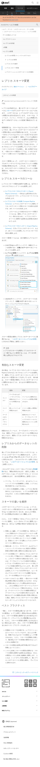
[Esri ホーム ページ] (5, 2)
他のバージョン (19, 87)
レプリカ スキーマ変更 (12, 68)
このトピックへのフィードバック (26, 672)
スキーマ (9, 111)
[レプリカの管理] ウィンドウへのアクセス (18, 55)
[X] (30, 681)
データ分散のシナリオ (9, 35)
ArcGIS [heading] (4, 691)
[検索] (33, 2)
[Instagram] (30, 685)
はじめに (7, 13)
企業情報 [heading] (4, 706)
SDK (28, 13)
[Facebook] (26, 681)
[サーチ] (37, 25)
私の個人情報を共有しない (11, 759)
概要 (5, 8)
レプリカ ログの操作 (11, 64)
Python (22, 13)
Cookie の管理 (8, 753)
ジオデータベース (19, 29)
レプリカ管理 (32, 31)
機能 (12, 8)
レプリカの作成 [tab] (9, 43)
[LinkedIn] (35, 681)
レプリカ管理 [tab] (8, 51)
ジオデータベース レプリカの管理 (24, 339)
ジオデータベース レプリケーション (15, 31)
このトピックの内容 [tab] (9, 95)
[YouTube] (35, 685)
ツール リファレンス (16, 13)
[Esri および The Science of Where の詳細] (6, 683)
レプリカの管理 (12, 60)
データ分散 (30, 29)
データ (10, 29)
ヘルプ (12, 13)
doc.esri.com (13, 20)
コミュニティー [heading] (6, 696)
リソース (20, 8)
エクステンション (32, 8)
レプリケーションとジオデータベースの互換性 (19, 72)
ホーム (3, 13)
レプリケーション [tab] (10, 39)
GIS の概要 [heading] (5, 701)
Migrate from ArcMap (35, 13)
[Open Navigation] (37, 2)
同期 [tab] (5, 47)
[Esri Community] (26, 685)
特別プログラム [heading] (6, 710)
